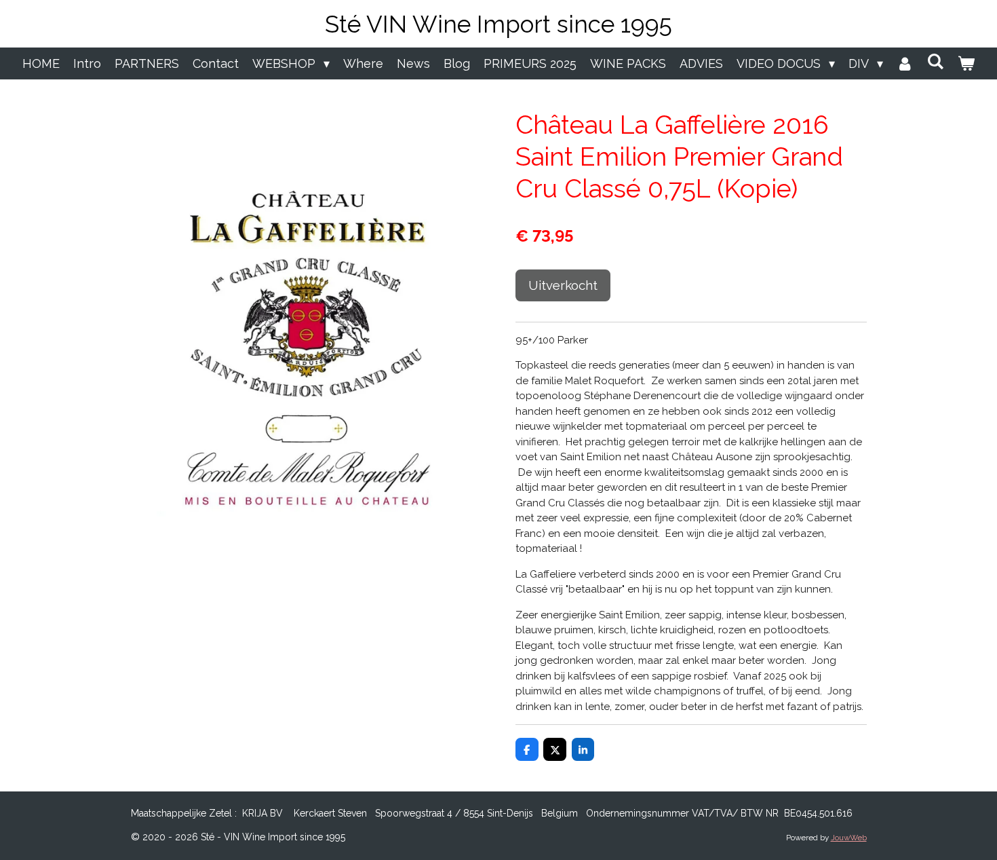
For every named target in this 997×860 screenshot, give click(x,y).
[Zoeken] (935, 61)
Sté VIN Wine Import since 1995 (498, 24)
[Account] (905, 63)
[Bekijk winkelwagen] (966, 63)
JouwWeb (849, 837)
